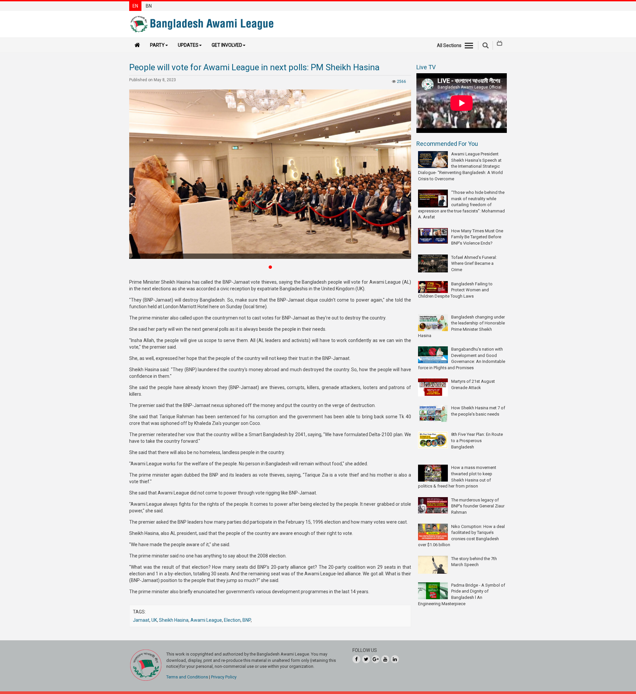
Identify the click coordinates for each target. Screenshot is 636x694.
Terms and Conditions (187, 676)
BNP (246, 620)
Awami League (206, 620)
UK (154, 620)
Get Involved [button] (227, 45)
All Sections (449, 45)
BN (149, 6)
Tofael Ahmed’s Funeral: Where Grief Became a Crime (474, 263)
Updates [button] (188, 45)
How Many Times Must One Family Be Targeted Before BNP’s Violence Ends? (477, 237)
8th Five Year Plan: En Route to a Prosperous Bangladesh (477, 440)
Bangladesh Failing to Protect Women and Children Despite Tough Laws (455, 290)
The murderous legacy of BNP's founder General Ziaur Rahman (477, 506)
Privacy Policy (224, 676)
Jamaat (141, 620)
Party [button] (157, 45)
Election (232, 620)
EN (135, 6)
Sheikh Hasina (173, 620)
